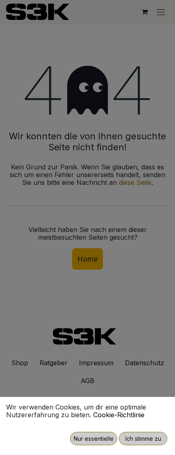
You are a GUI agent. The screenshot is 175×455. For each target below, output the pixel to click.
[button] (93, 438)
